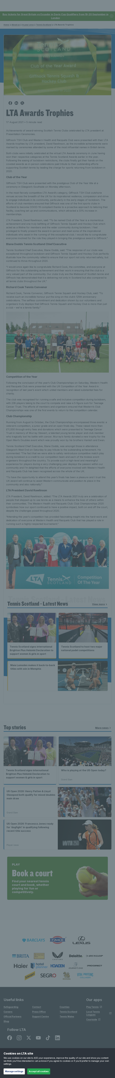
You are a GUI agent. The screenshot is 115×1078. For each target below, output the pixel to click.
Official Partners (12, 1016)
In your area (28, 25)
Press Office (39, 1011)
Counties (64, 1007)
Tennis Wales (67, 1016)
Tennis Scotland (43, 25)
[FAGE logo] (57, 940)
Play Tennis (92, 1007)
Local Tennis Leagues (93, 1013)
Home (6, 25)
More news (102, 727)
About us (16, 25)
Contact (36, 1007)
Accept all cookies (39, 1071)
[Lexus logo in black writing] (81, 940)
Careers (8, 1011)
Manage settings (14, 1071)
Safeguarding (11, 1007)
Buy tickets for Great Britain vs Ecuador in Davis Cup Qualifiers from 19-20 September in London (55, 16)
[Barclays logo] (33, 940)
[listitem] (20, 956)
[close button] (112, 16)
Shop (6, 1021)
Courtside (91, 1019)
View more (98, 604)
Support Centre (40, 1016)
